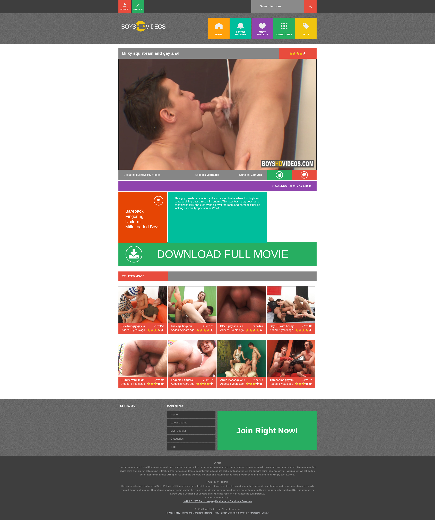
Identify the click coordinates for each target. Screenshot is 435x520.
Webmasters (253, 513)
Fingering (134, 216)
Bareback (134, 211)
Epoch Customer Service (233, 513)
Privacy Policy (173, 513)
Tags (173, 446)
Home (174, 414)
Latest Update (178, 422)
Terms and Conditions (192, 513)
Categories (177, 438)
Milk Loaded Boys (142, 226)
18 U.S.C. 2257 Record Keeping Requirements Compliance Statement (217, 501)
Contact (265, 513)
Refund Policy (212, 513)
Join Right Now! (267, 430)
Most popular (178, 430)
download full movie (223, 254)
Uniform (133, 221)
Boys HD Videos (150, 174)
